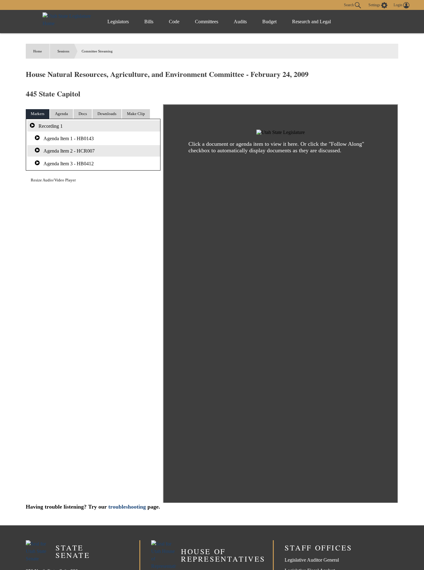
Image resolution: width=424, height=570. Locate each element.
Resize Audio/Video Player (53, 180)
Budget (269, 21)
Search (349, 4)
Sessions (63, 51)
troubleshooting (127, 507)
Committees (206, 21)
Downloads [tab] (106, 113)
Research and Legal (311, 21)
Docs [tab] (83, 113)
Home (37, 51)
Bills (148, 21)
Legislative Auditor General (312, 560)
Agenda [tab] (61, 113)
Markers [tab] (37, 113)
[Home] (69, 21)
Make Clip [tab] (136, 113)
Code (174, 21)
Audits (240, 21)
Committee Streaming (97, 51)
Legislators (118, 21)
